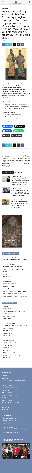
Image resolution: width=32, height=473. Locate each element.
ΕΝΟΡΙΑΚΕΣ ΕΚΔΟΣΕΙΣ (9, 316)
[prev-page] (3, 211)
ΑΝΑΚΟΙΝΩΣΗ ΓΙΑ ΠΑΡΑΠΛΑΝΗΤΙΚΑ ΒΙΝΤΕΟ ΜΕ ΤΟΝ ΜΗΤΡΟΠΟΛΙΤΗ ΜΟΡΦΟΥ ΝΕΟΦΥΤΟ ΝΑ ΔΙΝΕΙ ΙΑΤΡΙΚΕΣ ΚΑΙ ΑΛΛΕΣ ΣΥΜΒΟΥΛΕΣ (20, 192)
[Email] (14, 44)
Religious (5, 274)
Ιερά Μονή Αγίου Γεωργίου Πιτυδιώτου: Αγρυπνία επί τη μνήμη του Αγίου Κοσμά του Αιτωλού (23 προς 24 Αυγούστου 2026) (20, 203)
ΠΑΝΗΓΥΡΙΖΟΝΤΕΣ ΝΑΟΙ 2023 (11, 323)
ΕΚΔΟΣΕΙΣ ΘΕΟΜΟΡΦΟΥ (9, 352)
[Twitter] (7, 44)
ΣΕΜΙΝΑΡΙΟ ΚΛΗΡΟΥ (8, 340)
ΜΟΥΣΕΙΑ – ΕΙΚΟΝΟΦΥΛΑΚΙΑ (10, 338)
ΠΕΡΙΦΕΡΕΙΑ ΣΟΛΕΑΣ (7, 383)
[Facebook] (3, 44)
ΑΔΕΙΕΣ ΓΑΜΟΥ (7, 318)
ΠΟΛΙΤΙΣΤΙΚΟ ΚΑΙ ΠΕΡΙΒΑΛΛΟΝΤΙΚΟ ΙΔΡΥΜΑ (15, 326)
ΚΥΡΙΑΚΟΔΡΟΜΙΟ (7, 345)
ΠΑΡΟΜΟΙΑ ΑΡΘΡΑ (8, 172)
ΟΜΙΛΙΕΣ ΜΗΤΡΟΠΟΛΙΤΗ (9, 262)
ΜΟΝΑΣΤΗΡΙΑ (6, 335)
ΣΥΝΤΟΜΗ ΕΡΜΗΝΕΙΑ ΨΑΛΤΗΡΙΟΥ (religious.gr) (15, 259)
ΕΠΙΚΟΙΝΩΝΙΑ (5, 410)
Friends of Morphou (8, 289)
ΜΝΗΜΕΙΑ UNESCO (8, 328)
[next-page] (5, 211)
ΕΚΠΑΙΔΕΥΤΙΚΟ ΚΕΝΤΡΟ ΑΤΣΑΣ (11, 355)
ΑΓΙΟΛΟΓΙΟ (6, 348)
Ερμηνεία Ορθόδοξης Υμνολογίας (12, 293)
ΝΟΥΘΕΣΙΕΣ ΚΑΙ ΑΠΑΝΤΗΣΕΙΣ (11, 264)
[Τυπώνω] (18, 44)
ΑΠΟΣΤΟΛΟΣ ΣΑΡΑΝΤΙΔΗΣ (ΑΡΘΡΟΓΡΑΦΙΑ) (15, 296)
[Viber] (22, 44)
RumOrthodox (6, 276)
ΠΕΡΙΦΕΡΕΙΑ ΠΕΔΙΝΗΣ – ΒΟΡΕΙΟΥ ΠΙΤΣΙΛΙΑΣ (14, 380)
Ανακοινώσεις (9, 6)
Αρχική (3, 6)
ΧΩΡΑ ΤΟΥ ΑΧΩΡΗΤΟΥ (9, 286)
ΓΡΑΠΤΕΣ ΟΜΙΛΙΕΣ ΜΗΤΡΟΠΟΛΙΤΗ (12, 267)
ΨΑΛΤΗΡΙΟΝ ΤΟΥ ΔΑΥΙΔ (9, 257)
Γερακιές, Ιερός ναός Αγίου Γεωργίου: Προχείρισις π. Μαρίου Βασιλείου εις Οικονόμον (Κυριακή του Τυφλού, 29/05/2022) (23, 159)
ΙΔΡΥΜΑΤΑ (5, 321)
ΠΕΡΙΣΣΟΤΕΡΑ (18, 172)
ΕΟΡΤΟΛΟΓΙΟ (6, 350)
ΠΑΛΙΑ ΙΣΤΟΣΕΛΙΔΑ (8, 360)
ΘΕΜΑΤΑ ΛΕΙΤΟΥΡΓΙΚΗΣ (9, 343)
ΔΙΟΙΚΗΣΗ (5, 306)
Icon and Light (6, 279)
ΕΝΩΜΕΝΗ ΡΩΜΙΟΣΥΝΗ (9, 284)
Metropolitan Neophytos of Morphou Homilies (15, 291)
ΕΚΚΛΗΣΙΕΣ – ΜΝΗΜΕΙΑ (9, 330)
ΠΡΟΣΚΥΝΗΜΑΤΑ (7, 333)
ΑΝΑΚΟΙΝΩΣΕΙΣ (7, 309)
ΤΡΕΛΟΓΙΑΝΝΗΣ (7, 281)
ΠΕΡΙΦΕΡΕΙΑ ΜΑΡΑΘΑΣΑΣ (9, 385)
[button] (2, 2)
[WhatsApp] (10, 44)
